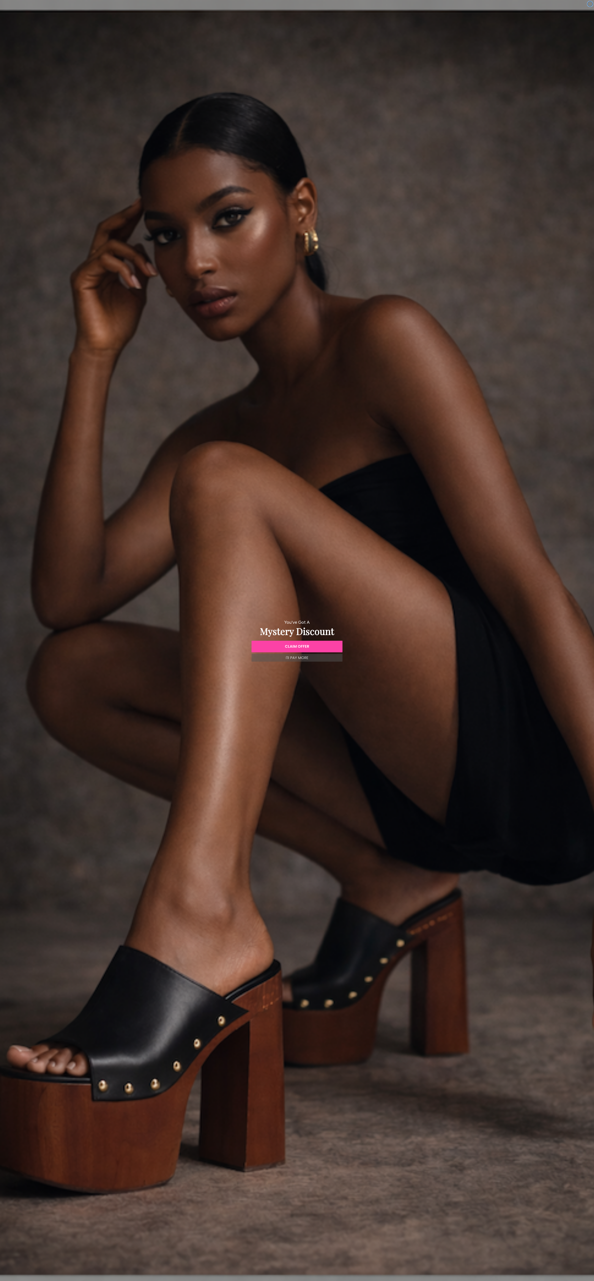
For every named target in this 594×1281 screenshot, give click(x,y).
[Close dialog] (590, 4)
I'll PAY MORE (297, 657)
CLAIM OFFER (297, 646)
